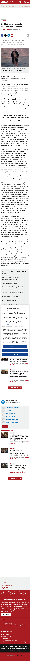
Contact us (5, 582)
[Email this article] (12, 35)
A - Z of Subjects (7, 585)
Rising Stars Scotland (17, 6)
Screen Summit (7, 623)
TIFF (4, 6)
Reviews (3, 21)
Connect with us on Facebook (3, 593)
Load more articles (15, 387)
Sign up (5, 426)
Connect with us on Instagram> (25, 593)
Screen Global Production (10, 640)
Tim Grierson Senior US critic (18, 471)
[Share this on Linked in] (8, 35)
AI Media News (7, 636)
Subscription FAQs (15, 650)
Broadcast (6, 634)
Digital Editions (6, 588)
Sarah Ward (6, 29)
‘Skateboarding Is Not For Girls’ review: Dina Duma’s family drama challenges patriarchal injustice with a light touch (19, 437)
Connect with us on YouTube (20, 593)
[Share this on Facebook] (2, 35)
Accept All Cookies (15, 354)
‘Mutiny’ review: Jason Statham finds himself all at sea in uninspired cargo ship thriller (19, 467)
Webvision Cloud (19, 655)
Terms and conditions (7, 646)
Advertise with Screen (8, 580)
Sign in (7, 32)
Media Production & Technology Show (14, 625)
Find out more (6, 614)
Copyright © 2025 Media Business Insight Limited (14, 648)
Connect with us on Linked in (14, 593)
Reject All (15, 350)
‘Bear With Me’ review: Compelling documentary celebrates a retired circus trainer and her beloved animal (19, 453)
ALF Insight (6, 638)
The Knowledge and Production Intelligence (15, 642)
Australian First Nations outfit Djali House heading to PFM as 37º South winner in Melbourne (19, 359)
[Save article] (27, 35)
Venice (8, 6)
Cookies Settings (15, 346)
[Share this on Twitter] (5, 35)
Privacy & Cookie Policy (21, 646)
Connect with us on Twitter (9, 593)
